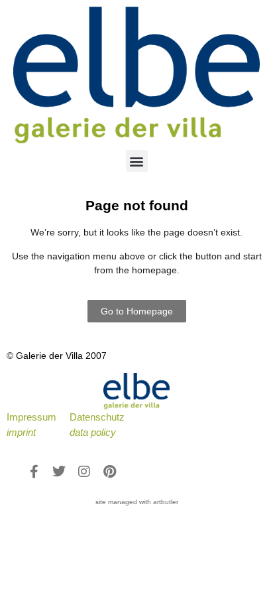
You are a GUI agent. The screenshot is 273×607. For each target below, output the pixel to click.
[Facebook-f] (34, 471)
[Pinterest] (109, 471)
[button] (137, 161)
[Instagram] (84, 471)
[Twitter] (59, 471)
